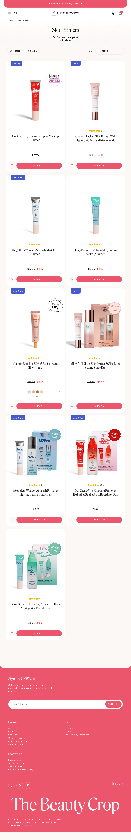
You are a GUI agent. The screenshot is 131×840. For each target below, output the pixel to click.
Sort (91, 51)
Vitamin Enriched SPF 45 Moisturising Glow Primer (35, 365)
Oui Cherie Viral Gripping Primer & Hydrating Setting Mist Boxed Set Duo (95, 492)
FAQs (68, 731)
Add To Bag (39, 165)
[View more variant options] (60, 392)
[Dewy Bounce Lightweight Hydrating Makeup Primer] (95, 208)
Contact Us (71, 728)
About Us (13, 728)
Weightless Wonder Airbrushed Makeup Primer (35, 252)
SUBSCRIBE (113, 704)
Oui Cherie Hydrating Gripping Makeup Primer (35, 138)
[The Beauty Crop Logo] (66, 13)
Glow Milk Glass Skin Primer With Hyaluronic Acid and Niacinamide (95, 138)
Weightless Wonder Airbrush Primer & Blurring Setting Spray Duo (35, 492)
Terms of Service (16, 763)
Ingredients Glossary (18, 741)
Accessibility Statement (77, 734)
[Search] (15, 13)
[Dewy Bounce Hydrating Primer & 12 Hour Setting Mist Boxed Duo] (35, 562)
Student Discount (16, 744)
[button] (12, 166)
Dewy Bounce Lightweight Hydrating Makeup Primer (95, 252)
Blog (10, 731)
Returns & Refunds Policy (20, 769)
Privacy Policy (15, 760)
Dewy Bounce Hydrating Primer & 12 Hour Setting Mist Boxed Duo (35, 606)
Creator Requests (16, 738)
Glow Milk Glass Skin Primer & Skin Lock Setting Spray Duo (95, 365)
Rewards (12, 734)
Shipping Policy (16, 766)
